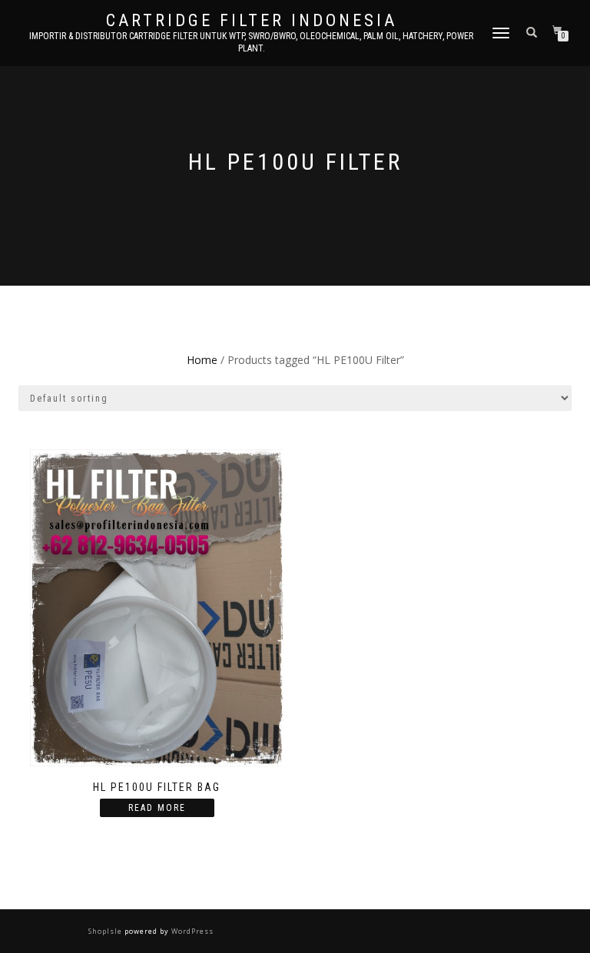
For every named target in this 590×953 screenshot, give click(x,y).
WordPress (191, 931)
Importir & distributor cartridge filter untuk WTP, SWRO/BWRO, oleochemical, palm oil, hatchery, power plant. (251, 42)
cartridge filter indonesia (251, 21)
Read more (157, 807)
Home (202, 359)
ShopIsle (106, 931)
